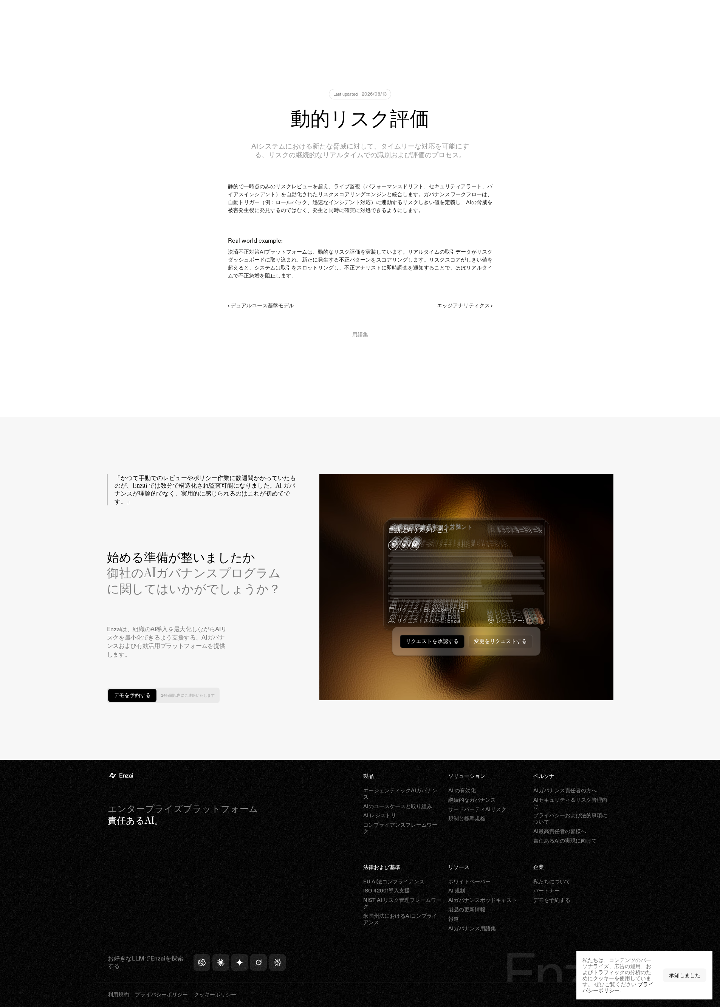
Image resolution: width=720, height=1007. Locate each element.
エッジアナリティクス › (464, 305)
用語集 (360, 334)
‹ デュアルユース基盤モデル (261, 305)
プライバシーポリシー (617, 987)
